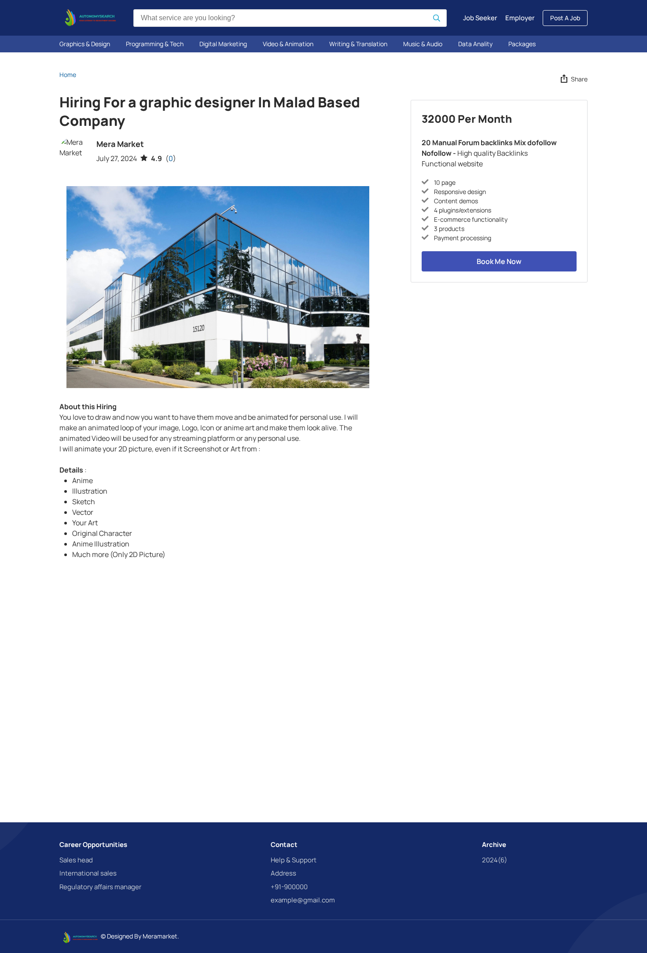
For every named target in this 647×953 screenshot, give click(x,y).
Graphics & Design (84, 44)
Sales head (76, 860)
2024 (494, 860)
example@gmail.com (303, 900)
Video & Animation (288, 44)
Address (283, 873)
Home (67, 74)
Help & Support (293, 860)
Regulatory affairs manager (100, 886)
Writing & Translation (358, 44)
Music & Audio (422, 44)
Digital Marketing (223, 44)
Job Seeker (480, 17)
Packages (522, 44)
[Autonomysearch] (88, 18)
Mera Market (120, 144)
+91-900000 (289, 886)
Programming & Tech (155, 44)
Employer (520, 17)
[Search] (436, 18)
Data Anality (475, 44)
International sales (88, 873)
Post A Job (565, 18)
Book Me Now (499, 261)
